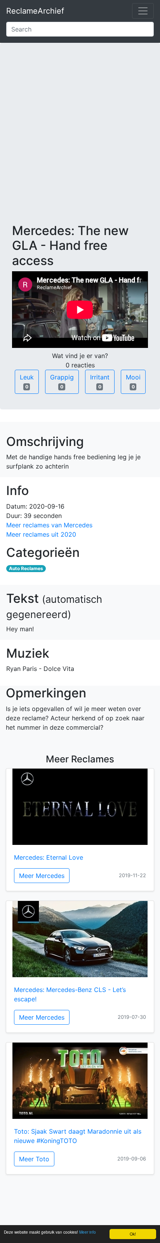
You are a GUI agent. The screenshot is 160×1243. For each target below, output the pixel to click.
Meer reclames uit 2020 (41, 534)
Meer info (87, 1232)
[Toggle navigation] (143, 11)
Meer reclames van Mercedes (49, 525)
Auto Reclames (26, 568)
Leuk (27, 381)
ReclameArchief (35, 11)
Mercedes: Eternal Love (48, 857)
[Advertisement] (80, 139)
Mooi (133, 381)
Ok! (133, 1234)
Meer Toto (34, 1159)
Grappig (62, 381)
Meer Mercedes (41, 876)
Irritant (100, 381)
